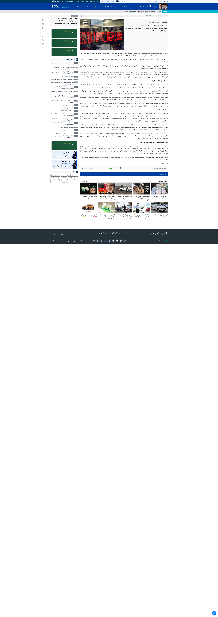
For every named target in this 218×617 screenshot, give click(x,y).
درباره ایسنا (92, 1)
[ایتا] (120, 241)
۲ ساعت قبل (76, 79)
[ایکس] (105, 241)
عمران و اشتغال (140, 11)
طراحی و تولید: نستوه (160, 241)
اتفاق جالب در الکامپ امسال (67, 127)
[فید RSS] (97, 241)
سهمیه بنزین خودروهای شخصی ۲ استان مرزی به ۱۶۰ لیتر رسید (62, 64)
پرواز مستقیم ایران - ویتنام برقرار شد (65, 105)
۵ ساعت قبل (76, 108)
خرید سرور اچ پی (55, 177)
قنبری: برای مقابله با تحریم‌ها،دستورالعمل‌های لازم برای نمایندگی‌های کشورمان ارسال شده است (62, 68)
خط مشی (67, 234)
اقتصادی (107, 6)
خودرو (68, 23)
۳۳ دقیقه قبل (76, 63)
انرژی (146, 11)
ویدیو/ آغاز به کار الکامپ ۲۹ (67, 77)
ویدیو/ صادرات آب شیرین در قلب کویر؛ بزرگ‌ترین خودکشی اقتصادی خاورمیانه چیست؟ (62, 87)
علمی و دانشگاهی (127, 6)
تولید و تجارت (152, 11)
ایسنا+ (73, 6)
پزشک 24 (64, 177)
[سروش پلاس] (116, 241)
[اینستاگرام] (101, 241)
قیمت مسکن (74, 26)
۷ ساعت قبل (76, 130)
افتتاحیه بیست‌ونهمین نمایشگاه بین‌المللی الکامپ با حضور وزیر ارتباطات (62, 83)
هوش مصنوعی (74, 23)
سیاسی (120, 6)
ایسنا (148, 5)
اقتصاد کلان (159, 11)
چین (64, 23)
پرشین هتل (63, 180)
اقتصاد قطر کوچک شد (69, 108)
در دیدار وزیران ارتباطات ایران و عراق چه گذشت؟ (62, 79)
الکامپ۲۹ (70, 18)
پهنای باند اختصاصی (65, 175)
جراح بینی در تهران (55, 175)
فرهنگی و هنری (113, 6)
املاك (154, 174)
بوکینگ (68, 180)
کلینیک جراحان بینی (55, 180)
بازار (62, 1)
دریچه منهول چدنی (64, 182)
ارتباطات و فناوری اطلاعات (130, 11)
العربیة (108, 1)
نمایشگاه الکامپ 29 (60, 21)
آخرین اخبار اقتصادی (70, 60)
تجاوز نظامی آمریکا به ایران (71, 21)
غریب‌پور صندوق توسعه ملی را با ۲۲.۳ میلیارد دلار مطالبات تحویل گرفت (62, 114)
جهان (97, 6)
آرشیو (98, 1)
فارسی (112, 1)
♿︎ (214, 613)
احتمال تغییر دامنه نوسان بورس (66, 130)
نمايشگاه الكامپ (58, 23)
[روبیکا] (124, 241)
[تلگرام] (113, 241)
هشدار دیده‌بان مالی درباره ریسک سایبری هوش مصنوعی (62, 101)
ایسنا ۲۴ (78, 1)
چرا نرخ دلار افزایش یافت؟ (67, 111)
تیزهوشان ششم (74, 180)
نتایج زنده (56, 1)
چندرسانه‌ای (79, 6)
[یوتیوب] (109, 241)
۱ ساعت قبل (76, 72)
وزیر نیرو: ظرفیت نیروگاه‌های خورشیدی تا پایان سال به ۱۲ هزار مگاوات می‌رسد (63, 73)
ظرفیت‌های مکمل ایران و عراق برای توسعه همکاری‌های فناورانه (64, 123)
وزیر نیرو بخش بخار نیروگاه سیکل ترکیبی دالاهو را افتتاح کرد (62, 97)
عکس (84, 6)
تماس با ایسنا (85, 1)
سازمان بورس (162, 174)
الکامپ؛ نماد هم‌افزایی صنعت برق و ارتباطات (63, 133)
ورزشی (93, 6)
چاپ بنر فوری (74, 175)
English (103, 1)
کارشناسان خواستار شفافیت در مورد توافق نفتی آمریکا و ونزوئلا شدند (63, 119)
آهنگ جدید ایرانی (73, 177)
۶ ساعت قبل (76, 122)
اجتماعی (101, 6)
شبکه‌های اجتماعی (69, 1)
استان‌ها (89, 6)
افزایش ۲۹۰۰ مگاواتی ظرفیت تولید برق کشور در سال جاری (63, 92)
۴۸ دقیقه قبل (76, 67)
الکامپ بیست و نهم (62, 18)
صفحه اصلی (134, 6)
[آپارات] (93, 241)
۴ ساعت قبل (76, 82)
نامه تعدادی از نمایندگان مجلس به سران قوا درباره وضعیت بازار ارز (62, 137)
